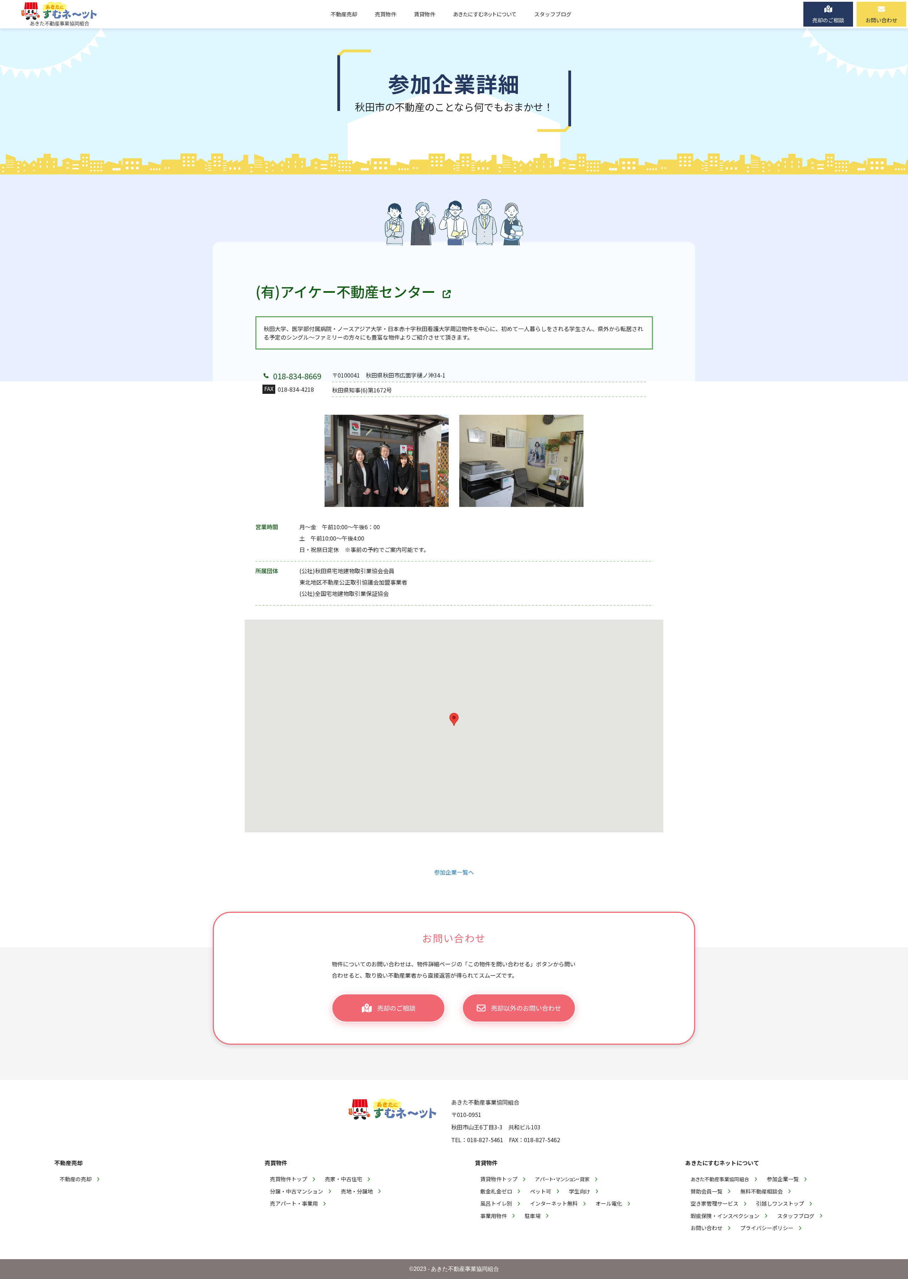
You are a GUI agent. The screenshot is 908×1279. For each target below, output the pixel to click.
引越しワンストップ (780, 1203)
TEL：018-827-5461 (477, 1139)
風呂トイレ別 (496, 1203)
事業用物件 (493, 1215)
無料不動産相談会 (761, 1191)
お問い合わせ (706, 1227)
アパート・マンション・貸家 (562, 1179)
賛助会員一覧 (706, 1191)
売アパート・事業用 (294, 1203)
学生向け (579, 1191)
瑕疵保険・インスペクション (725, 1215)
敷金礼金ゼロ (496, 1191)
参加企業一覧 (783, 1179)
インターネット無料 (554, 1203)
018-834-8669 (297, 375)
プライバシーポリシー (766, 1227)
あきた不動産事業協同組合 (720, 1179)
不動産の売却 (76, 1179)
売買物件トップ (288, 1179)
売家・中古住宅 (343, 1179)
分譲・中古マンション (296, 1191)
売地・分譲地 (357, 1191)
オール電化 (609, 1203)
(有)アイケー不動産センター (345, 291)
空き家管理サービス (714, 1203)
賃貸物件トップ (498, 1179)
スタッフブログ (795, 1215)
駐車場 (533, 1215)
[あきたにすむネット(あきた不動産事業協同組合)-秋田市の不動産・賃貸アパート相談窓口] (59, 14)
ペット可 (540, 1191)
